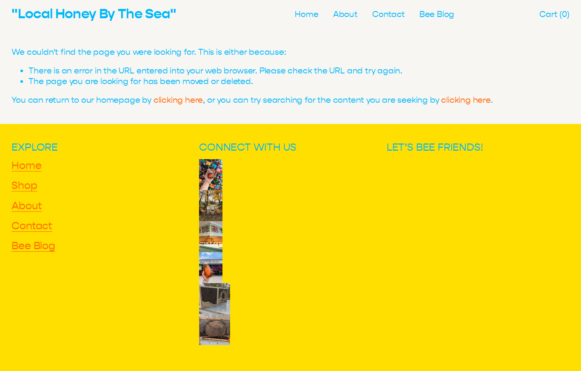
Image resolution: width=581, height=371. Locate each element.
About (345, 14)
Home (306, 14)
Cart (554, 14)
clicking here (178, 100)
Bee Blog (436, 14)
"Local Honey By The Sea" (93, 14)
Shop (24, 185)
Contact (388, 14)
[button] (210, 174)
